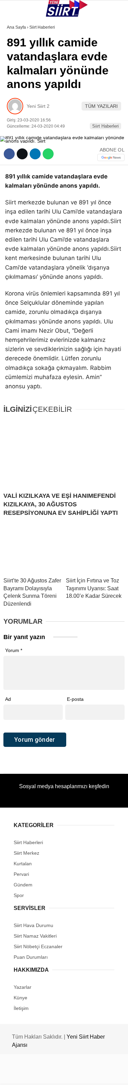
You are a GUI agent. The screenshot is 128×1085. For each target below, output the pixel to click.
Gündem (20, 139)
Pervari (20, 97)
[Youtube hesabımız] (81, 1074)
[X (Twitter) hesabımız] (41, 1074)
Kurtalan (22, 56)
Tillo (16, 125)
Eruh (16, 70)
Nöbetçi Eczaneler (34, 153)
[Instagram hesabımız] (61, 1074)
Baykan (19, 83)
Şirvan (18, 111)
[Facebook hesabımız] (21, 1074)
